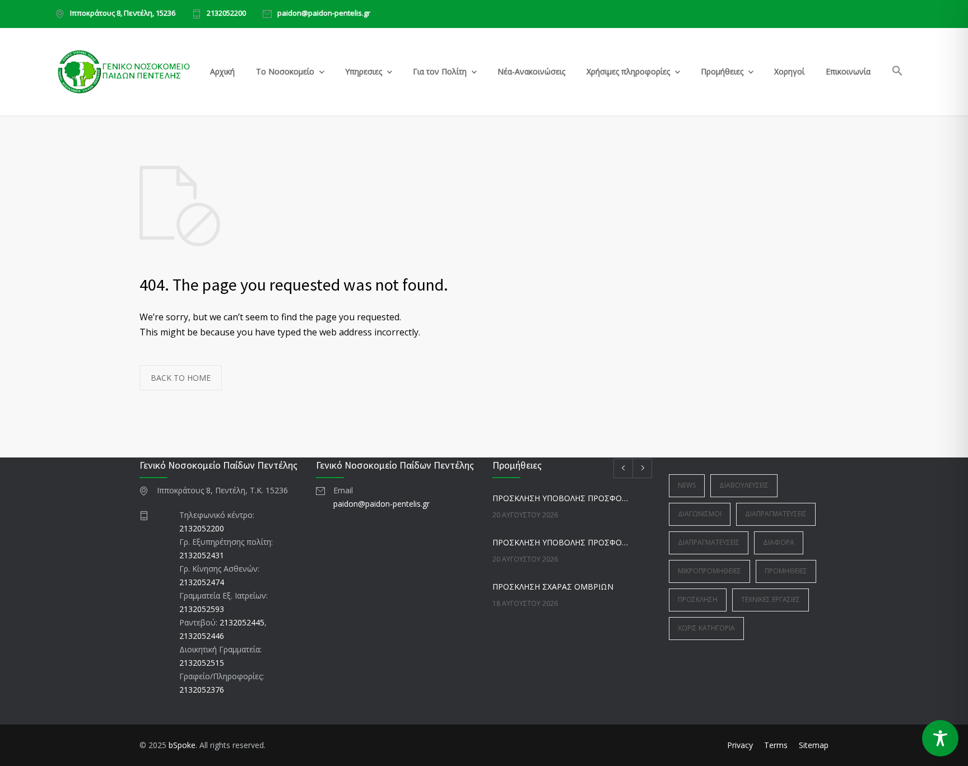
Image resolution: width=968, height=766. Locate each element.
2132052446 (201, 635)
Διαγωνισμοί (700, 514)
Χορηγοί (789, 71)
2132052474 (201, 582)
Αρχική (222, 71)
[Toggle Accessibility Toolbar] (940, 738)
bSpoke (182, 745)
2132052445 (242, 622)
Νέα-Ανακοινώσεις (531, 71)
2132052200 (226, 14)
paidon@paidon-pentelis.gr (323, 14)
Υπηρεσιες (363, 71)
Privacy (740, 745)
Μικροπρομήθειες (709, 571)
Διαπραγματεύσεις (776, 514)
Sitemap (814, 745)
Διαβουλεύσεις (744, 485)
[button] (898, 72)
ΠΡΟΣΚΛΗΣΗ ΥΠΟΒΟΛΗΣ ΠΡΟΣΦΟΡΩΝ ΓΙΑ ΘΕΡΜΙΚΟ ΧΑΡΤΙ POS (560, 542)
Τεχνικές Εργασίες (770, 599)
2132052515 (201, 662)
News (687, 485)
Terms (776, 745)
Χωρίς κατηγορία (706, 628)
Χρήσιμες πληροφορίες (628, 71)
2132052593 (201, 609)
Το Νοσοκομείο (285, 71)
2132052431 (201, 555)
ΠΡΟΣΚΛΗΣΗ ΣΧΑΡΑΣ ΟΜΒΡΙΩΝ (552, 586)
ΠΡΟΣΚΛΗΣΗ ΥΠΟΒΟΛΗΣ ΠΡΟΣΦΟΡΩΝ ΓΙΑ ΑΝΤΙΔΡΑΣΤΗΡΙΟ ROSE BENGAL (560, 498)
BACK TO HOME (181, 377)
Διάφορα (778, 542)
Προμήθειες (722, 71)
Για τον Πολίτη (440, 71)
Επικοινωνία (848, 71)
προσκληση (698, 599)
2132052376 (201, 689)
